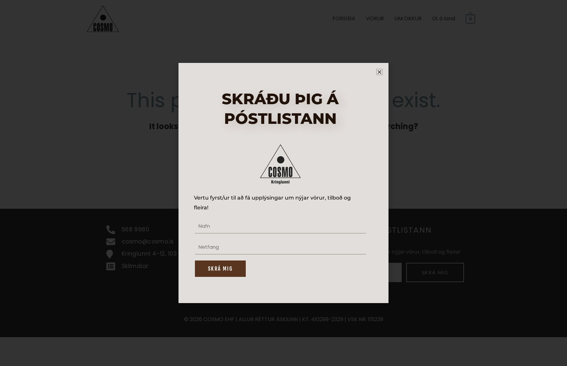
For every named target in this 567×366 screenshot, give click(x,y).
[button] (379, 71)
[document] (283, 183)
